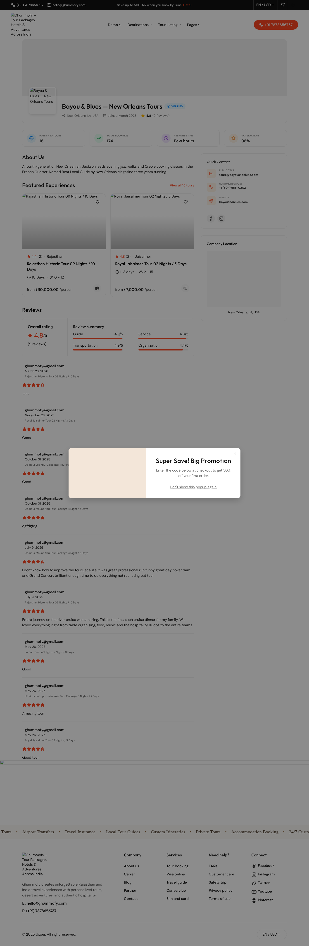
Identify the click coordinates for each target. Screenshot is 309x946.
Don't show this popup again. (193, 487)
